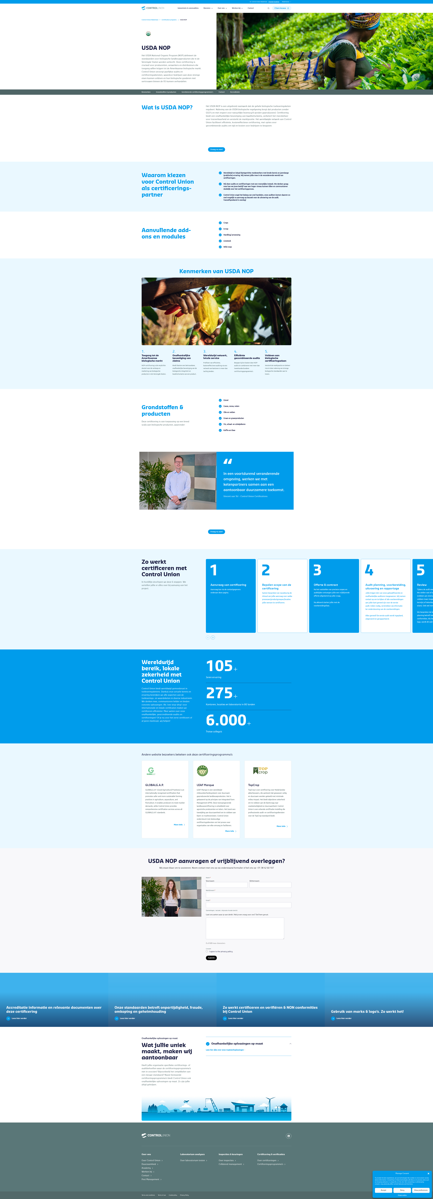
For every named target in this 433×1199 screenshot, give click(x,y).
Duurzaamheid (149, 1164)
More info (178, 825)
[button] (428, 1173)
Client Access (280, 8)
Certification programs (169, 20)
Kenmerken (146, 92)
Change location (273, 1)
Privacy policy (402, 1195)
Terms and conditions (148, 1195)
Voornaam (210, 881)
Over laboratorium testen (192, 1160)
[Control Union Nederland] (153, 8)
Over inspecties (226, 1160)
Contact (251, 8)
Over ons (221, 8)
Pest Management (150, 1179)
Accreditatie (235, 92)
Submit (211, 958)
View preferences (421, 1190)
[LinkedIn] (288, 1136)
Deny (402, 1190)
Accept (383, 1190)
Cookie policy (173, 1195)
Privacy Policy (184, 1195)
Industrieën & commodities (188, 8)
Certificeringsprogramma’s (270, 1164)
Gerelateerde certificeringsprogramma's (197, 92)
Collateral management (230, 1164)
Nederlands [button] (285, 1)
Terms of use (162, 1195)
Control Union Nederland (259, 1)
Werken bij (236, 8)
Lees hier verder (7, 974)
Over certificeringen (266, 1160)
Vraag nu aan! (216, 149)
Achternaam (254, 881)
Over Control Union (151, 1160)
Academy (146, 1168)
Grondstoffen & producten (166, 92)
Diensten (207, 8)
